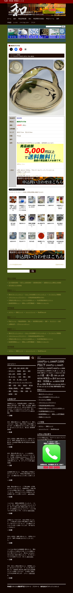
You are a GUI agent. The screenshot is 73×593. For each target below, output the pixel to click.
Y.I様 (10, 465)
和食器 (16, 1)
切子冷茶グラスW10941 (15, 285)
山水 (58, 375)
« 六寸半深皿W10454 (15, 264)
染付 (54, 378)
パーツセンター (24, 22)
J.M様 (10, 415)
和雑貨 (18, 54)
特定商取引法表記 (38, 18)
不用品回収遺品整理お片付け (36, 297)
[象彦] (44, 38)
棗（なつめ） (12, 377)
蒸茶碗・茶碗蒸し (14, 388)
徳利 (29, 371)
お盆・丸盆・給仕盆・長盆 (20, 368)
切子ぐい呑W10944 (25, 282)
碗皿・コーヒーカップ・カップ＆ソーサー (20, 382)
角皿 (62, 384)
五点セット (51, 373)
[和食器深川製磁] (23, 38)
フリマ (33, 22)
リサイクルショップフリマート (17, 297)
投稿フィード (19, 312)
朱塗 (51, 378)
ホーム (9, 18)
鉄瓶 (26, 391)
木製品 (46, 378)
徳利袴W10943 (37, 282)
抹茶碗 (19, 374)
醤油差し (15, 391)
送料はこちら (21, 164)
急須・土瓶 (12, 374)
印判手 (60, 373)
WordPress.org (42, 312)
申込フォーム (50, 18)
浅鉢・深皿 (52, 381)
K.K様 (10, 496)
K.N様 (10, 513)
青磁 (51, 386)
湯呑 (24, 377)
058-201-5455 (21, 174)
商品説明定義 (22, 18)
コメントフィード (30, 312)
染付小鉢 (60, 378)
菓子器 (54, 384)
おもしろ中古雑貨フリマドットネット (35, 294)
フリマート (36, 586)
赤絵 (40, 386)
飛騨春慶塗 (57, 386)
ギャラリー (53, 321)
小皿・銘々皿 (46, 375)
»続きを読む (31, 494)
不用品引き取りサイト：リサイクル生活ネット (22, 300)
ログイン (11, 312)
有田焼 (40, 378)
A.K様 (10, 480)
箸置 (10, 385)
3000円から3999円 (18, 56)
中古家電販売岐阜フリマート (45, 300)
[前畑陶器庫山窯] (65, 38)
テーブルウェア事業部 (55, 294)
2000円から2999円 (54, 365)
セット (58, 371)
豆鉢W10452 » (60, 264)
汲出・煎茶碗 (43, 381)
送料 (57, 18)
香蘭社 (63, 386)
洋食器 (11, 1)
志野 (62, 375)
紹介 (14, 18)
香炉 (16, 394)
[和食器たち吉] (34, 38)
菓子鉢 (31, 385)
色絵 (41, 384)
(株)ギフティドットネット (16, 294)
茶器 (48, 384)
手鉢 (29, 56)
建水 (24, 371)
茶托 (19, 385)
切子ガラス (12, 371)
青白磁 (48, 386)
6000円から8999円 (45, 371)
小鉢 (55, 375)
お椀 (10, 368)
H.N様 (10, 447)
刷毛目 (57, 373)
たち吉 (53, 371)
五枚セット (44, 373)
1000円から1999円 (47, 361)
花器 (14, 385)
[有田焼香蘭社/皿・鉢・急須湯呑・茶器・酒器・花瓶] (13, 38)
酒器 (10, 391)
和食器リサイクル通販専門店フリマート (19, 586)
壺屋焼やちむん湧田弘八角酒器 (52, 282)
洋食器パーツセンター (43, 303)
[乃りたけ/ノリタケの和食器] (54, 38)
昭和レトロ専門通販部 (28, 303)
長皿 (45, 386)
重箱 (22, 391)
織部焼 (32, 56)
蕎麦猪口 (28, 388)
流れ (30, 18)
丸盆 (62, 371)
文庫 (24, 374)
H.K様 (10, 578)
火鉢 (10, 379)
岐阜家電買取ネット (14, 303)
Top (5, 1)
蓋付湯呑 (58, 384)
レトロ (21, 1)
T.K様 (10, 559)
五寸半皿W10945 (13, 282)
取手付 (25, 56)
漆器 (29, 377)
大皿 (38, 375)
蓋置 (22, 388)
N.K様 (10, 530)
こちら (33, 176)
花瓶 (44, 384)
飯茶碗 (10, 394)
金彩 (43, 386)
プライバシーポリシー (23, 324)
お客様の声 (12, 324)
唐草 (64, 373)
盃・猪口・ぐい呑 (22, 379)
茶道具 (25, 385)
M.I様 (10, 432)
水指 (19, 377)
